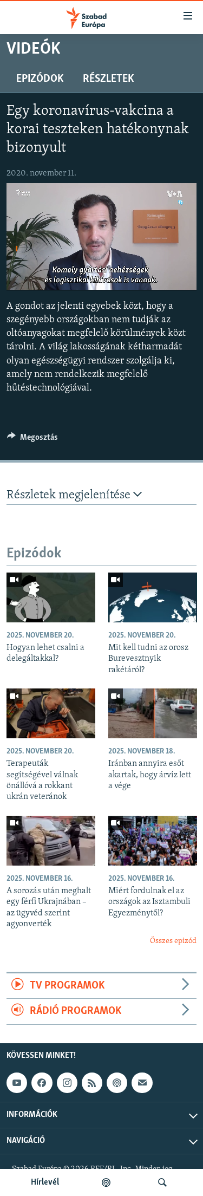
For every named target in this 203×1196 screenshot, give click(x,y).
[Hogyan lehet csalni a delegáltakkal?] (50, 597)
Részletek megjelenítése (69, 495)
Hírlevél (45, 1182)
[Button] (32, 440)
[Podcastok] (106, 1182)
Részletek (108, 79)
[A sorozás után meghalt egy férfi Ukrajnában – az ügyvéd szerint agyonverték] (50, 841)
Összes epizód (173, 941)
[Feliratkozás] (142, 1082)
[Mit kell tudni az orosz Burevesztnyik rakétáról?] (152, 597)
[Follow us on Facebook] (41, 1082)
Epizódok (39, 79)
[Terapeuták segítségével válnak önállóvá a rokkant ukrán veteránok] (50, 713)
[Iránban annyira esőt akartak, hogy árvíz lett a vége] (152, 713)
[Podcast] (117, 1082)
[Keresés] (162, 1182)
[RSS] (92, 1082)
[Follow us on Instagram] (67, 1082)
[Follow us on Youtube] (16, 1082)
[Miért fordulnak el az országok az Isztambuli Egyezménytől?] (152, 841)
